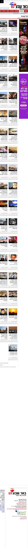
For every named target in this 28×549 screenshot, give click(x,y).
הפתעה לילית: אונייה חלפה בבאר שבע (13, 29)
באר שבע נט (25, 18)
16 (7, 366)
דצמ (2, 365)
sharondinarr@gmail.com (21, 507)
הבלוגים (3, 495)
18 (11, 366)
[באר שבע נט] (18, 496)
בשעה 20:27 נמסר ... (13, 210)
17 (9, 366)
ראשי (26, 11)
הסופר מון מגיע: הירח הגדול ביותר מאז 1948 (13, 227)
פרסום (3, 512)
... (16, 31)
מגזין (7, 11)
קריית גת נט (2, 510)
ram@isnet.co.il (22, 502)
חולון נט (3, 511)
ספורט (16, 11)
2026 (7, 363)
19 (13, 366)
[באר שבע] (18, 9)
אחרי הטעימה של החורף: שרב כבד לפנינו (13, 317)
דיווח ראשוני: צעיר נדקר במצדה (4, 209)
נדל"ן (3, 11)
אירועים (3, 503)
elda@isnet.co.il (23, 518)
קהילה (12, 11)
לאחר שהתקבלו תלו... (13, 354)
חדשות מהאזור (16, 13)
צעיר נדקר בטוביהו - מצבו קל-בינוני (13, 245)
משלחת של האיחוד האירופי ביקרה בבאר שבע (13, 65)
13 (1, 366)
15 (5, 366)
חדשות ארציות (24, 13)
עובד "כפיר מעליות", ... (13, 174)
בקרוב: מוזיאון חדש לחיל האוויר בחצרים (13, 299)
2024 (2, 363)
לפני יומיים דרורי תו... (13, 264)
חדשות (21, 11)
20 (15, 366)
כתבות (3, 494)
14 (3, 366)
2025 (5, 363)
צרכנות (3, 498)
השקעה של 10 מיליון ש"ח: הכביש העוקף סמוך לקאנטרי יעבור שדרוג (4, 138)
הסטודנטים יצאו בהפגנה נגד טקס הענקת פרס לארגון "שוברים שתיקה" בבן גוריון (13, 336)
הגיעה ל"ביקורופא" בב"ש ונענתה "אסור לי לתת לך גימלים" (13, 138)
